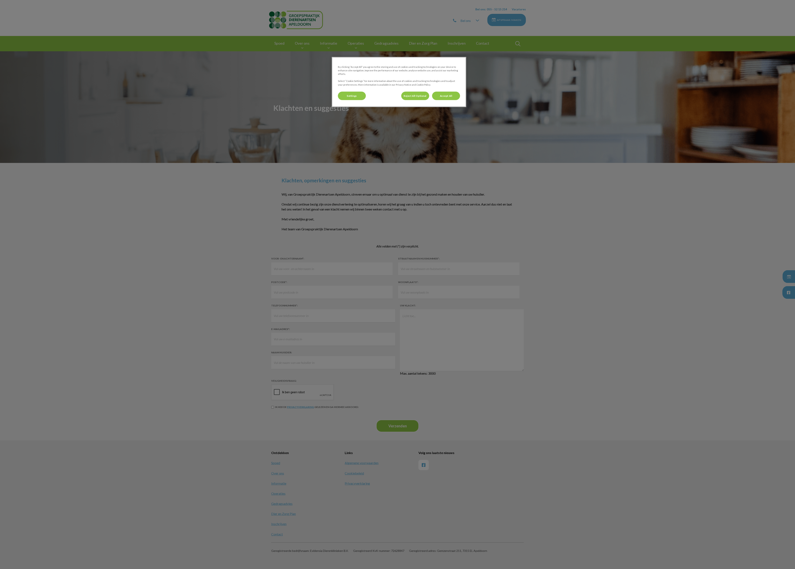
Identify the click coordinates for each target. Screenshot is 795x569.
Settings (352, 95)
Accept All (446, 95)
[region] (399, 82)
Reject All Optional (415, 95)
